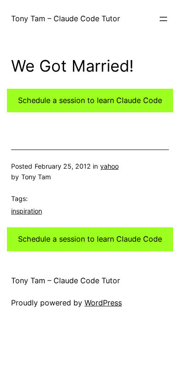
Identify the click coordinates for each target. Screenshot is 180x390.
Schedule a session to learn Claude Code (90, 100)
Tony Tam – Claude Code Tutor (65, 18)
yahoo (109, 166)
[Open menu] (163, 18)
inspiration (26, 211)
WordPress (103, 302)
